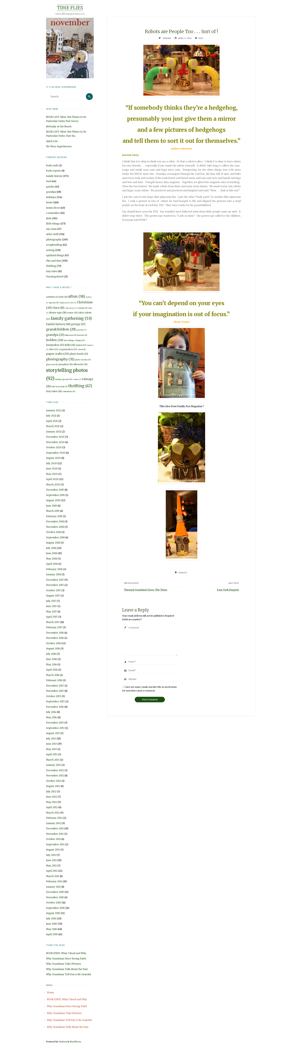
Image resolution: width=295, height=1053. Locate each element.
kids (48, 218)
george (78, 324)
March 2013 (52, 759)
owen (82, 349)
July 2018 (51, 548)
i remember (53, 213)
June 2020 (52, 468)
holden (54, 340)
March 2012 (52, 812)
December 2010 (55, 892)
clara (58, 307)
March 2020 (53, 484)
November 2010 (55, 897)
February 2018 (54, 569)
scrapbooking (54, 244)
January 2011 (53, 886)
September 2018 (55, 537)
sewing (50, 250)
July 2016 (51, 653)
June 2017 (51, 606)
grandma (81, 330)
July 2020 (51, 463)
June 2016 (51, 659)
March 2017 (52, 622)
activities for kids (57, 297)
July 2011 (51, 855)
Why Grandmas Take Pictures (63, 963)
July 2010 (51, 918)
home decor (53, 207)
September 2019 (55, 495)
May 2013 (51, 749)
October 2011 (53, 839)
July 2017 (51, 601)
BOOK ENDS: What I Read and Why (66, 953)
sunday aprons (63, 379)
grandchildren (61, 329)
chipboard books (67, 303)
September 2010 (55, 907)
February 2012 (54, 817)
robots (183, 572)
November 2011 (55, 833)
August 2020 (53, 458)
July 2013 (51, 738)
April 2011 (51, 870)
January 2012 (53, 823)
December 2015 (55, 685)
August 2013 (53, 733)
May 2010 (51, 929)
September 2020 (55, 452)
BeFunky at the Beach (58, 126)
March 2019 (52, 510)
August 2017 (53, 595)
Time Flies (70, 8)
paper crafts (57, 353)
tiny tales (51, 271)
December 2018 (55, 521)
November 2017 (55, 585)
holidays (51, 197)
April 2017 (52, 616)
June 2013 (51, 743)
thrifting (51, 265)
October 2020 (54, 447)
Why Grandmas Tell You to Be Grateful (68, 974)
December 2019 (55, 489)
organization (68, 349)
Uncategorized (54, 276)
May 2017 (51, 611)
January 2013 (53, 765)
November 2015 (55, 690)
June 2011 (51, 860)
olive (53, 349)
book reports (53, 170)
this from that (59, 386)
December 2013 (55, 722)
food (48, 181)
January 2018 (53, 574)
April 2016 (52, 669)
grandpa (51, 191)
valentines (69, 391)
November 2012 (55, 775)
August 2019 (53, 500)
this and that (53, 260)
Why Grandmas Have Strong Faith (66, 958)
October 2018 (53, 532)
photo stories (83, 360)
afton (76, 296)
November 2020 (55, 442)
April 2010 (52, 934)
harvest (82, 335)
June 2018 (51, 553)
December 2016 (55, 632)
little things (53, 223)
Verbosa (62, 1041)
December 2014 (55, 706)
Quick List (52, 141)
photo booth (78, 353)
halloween (70, 335)
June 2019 (51, 505)
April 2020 (52, 479)
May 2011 (51, 865)
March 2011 (52, 876)
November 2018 (55, 526)
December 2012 (55, 770)
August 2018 (53, 542)
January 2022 (53, 410)
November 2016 (55, 637)
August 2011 (53, 849)
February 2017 (54, 627)
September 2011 (55, 844)
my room (51, 229)
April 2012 (52, 807)
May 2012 (51, 802)
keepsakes (55, 344)
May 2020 (52, 473)
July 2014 (51, 712)
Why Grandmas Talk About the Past (67, 969)
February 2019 (54, 516)
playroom (52, 364)
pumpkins (65, 364)
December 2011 (55, 828)
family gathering (71, 318)
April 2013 (52, 754)
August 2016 (53, 648)
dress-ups (58, 312)
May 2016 (51, 664)
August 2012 (53, 786)
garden (50, 186)
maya (81, 345)
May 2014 (51, 717)
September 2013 (55, 728)
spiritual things (55, 255)
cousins (82, 308)
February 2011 (54, 881)
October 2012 (53, 780)
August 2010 (53, 913)
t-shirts (77, 379)
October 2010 (53, 902)
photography (53, 239)
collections (71, 308)
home (49, 202)
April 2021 (52, 421)
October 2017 (53, 590)
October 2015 (53, 696)
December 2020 (55, 436)
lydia (70, 344)
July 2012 (51, 791)
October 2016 (53, 643)
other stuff (52, 234)
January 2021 (53, 431)
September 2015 (55, 701)
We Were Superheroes (59, 146)
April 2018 (52, 563)
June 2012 (51, 796)
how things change (74, 340)
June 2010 (51, 923)
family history (54, 176)
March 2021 (52, 426)
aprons (54, 302)
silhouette (80, 364)
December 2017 (55, 579)
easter (72, 312)
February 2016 (54, 680)
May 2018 (51, 558)
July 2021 (51, 415)
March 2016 (52, 675)
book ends (52, 165)
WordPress (75, 1041)
